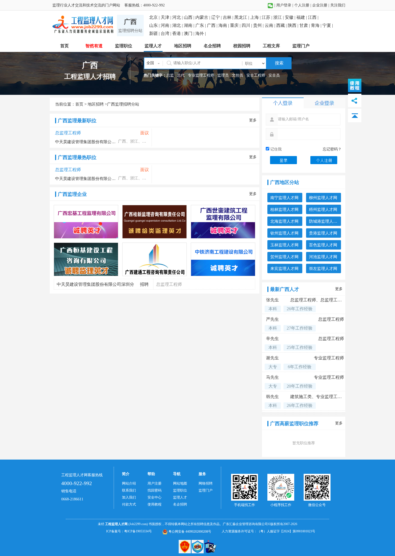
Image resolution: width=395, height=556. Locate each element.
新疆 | (155, 33)
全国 (150, 63)
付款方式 (129, 504)
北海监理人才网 (284, 221)
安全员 (274, 75)
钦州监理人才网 (284, 233)
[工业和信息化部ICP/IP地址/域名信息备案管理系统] (185, 546)
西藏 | (282, 25)
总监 (170, 75)
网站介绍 (129, 483)
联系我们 (129, 490)
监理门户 (206, 490)
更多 (253, 120)
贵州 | (259, 25)
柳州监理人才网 (323, 198)
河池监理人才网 (323, 257)
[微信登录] (270, 5)
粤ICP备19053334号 (138, 531)
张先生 (272, 300)
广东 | (201, 25)
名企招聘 (180, 504)
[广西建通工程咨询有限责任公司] (155, 259)
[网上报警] (210, 546)
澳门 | (189, 33)
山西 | (189, 17)
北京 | (155, 17)
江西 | (313, 17)
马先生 (272, 377)
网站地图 (180, 483)
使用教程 (154, 504)
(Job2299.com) (138, 524)
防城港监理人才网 (325, 221)
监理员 (223, 75)
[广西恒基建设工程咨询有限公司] (86, 259)
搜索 (279, 63)
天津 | (166, 17)
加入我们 (129, 497)
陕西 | (293, 25)
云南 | (270, 25)
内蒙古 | (203, 17)
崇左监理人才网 (323, 268)
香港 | (178, 33)
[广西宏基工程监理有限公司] (86, 222)
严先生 (272, 319)
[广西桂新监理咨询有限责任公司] (155, 222)
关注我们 (337, 5)
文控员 (237, 75)
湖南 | (189, 25)
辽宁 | (217, 17)
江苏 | (267, 17)
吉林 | (228, 17)
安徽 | (290, 17)
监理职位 (180, 490)
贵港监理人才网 (323, 233)
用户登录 (283, 5)
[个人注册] (323, 160)
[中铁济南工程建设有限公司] (223, 259)
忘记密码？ (332, 149)
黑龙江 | (242, 17)
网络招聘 (206, 483)
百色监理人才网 (323, 245)
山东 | (155, 25)
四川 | (247, 25)
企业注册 (319, 5)
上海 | (256, 17)
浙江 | (279, 17)
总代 (181, 75)
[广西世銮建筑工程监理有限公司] (223, 222)
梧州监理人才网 (323, 209)
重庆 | (236, 25)
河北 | (178, 17)
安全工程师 (255, 75)
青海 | (316, 25)
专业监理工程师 (201, 75)
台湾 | (166, 33)
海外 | (200, 33)
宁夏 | (327, 25)
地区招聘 (96, 104)
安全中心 (154, 497)
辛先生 (272, 338)
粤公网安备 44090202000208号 (189, 531)
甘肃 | (305, 25)
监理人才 (180, 497)
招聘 (144, 284)
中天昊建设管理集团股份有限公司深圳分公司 (86, 142)
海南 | (224, 25)
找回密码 (154, 490)
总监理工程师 (68, 133)
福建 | (302, 17)
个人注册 (301, 5)
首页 (79, 104)
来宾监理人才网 (284, 268)
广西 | (212, 25)
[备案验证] (198, 546)
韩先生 (272, 396)
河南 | (166, 25)
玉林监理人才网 (284, 245)
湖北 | (178, 25)
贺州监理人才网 (284, 257)
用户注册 (154, 483)
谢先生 (272, 358)
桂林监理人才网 (284, 209)
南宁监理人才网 (284, 198)
